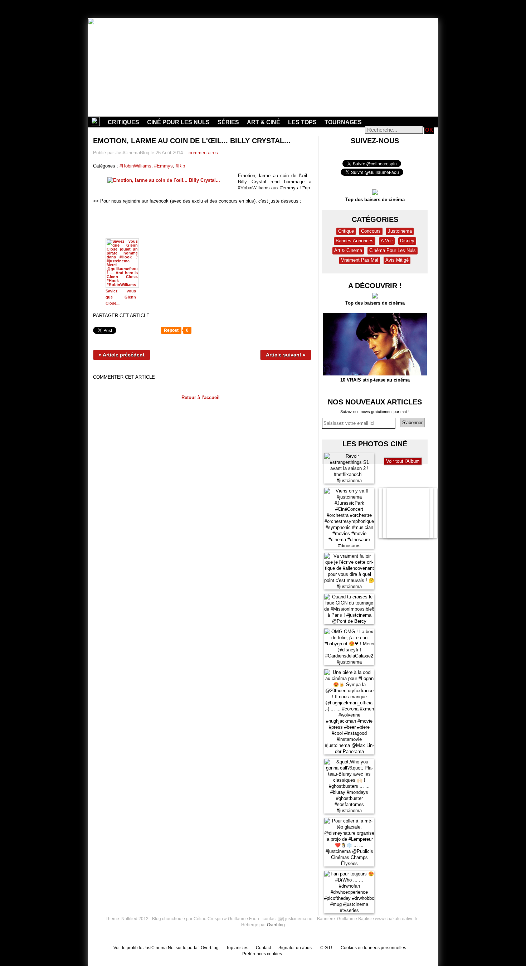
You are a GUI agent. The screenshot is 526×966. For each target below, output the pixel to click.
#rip (180, 166)
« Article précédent (122, 355)
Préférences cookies (262, 953)
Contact (263, 947)
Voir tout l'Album (403, 461)
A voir (387, 240)
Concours (371, 231)
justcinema (400, 231)
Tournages (343, 122)
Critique (346, 231)
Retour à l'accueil (200, 397)
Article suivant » (286, 355)
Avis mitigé (397, 260)
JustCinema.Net (159, 947)
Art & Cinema (348, 250)
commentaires (202, 152)
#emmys (163, 166)
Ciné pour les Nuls (178, 122)
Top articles (237, 947)
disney (407, 240)
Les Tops (302, 122)
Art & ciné (263, 122)
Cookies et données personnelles (373, 947)
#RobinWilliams (135, 166)
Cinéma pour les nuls (392, 250)
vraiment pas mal (359, 260)
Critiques (123, 122)
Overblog (276, 924)
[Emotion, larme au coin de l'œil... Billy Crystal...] (165, 180)
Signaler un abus (295, 947)
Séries (228, 122)
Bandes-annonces (355, 240)
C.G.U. (326, 947)
